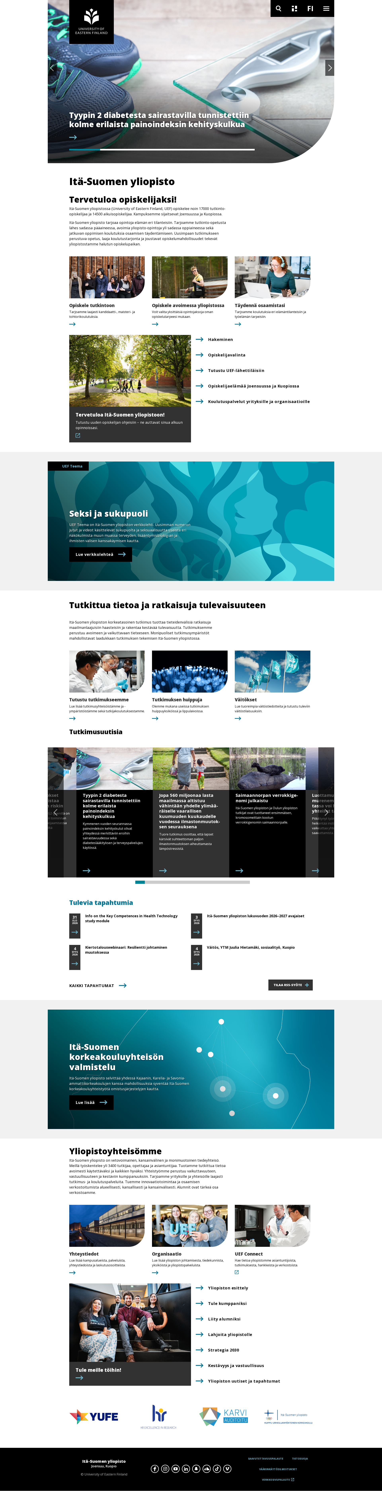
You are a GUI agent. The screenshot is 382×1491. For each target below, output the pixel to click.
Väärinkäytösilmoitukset (278, 1469)
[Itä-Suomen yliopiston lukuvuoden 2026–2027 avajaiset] (196, 932)
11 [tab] (235, 882)
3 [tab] (146, 149)
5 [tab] (208, 149)
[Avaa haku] (278, 8)
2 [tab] (115, 149)
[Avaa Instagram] (165, 1468)
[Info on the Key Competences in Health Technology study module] (75, 932)
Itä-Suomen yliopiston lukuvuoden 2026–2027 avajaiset (255, 915)
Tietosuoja (300, 1458)
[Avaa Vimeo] (227, 1468)
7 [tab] (197, 882)
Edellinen (52, 68)
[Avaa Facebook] (154, 1468)
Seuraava (329, 68)
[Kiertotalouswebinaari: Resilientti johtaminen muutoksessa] (75, 963)
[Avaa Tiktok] (216, 1468)
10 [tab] (226, 882)
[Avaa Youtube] (175, 1468)
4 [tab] (177, 149)
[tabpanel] (162, 125)
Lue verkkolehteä (94, 554)
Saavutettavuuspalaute (266, 1458)
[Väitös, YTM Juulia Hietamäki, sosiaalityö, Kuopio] (196, 963)
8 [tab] (207, 882)
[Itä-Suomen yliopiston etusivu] (91, 22)
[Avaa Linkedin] (185, 1468)
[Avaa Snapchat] (196, 1468)
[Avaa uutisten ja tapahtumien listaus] (294, 8)
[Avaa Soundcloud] (206, 1468)
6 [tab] (239, 149)
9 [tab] (216, 882)
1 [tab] (84, 149)
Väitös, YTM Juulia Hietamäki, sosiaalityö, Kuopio (251, 947)
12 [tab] (245, 882)
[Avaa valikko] (326, 8)
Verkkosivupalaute (276, 1481)
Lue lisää (85, 1102)
